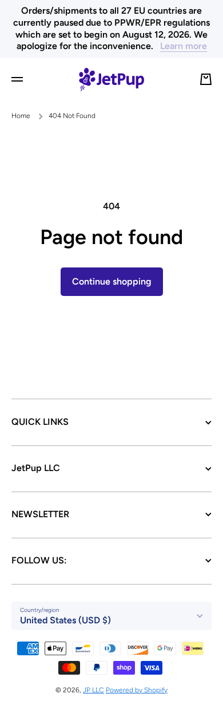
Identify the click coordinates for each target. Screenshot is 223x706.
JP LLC (93, 690)
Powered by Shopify (137, 690)
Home (20, 116)
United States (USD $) (65, 620)
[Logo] (111, 79)
